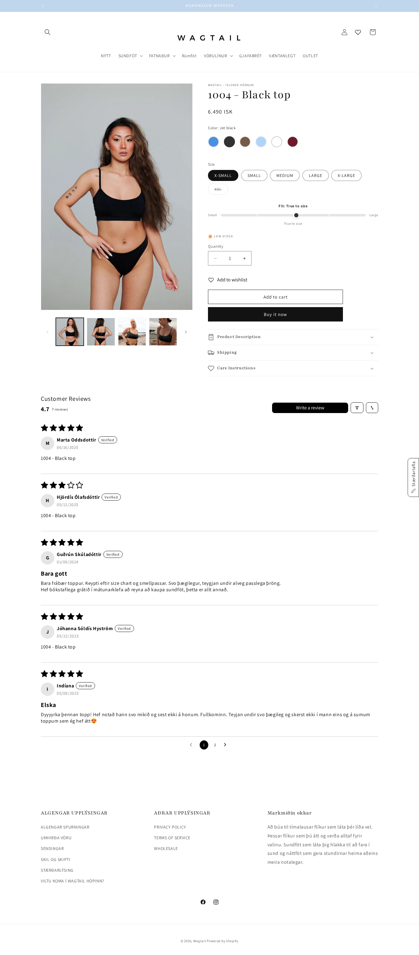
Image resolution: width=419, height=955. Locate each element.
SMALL (254, 175)
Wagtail (199, 941)
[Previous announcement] (43, 6)
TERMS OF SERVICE (172, 837)
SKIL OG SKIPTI (55, 859)
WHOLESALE (166, 848)
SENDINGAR (52, 848)
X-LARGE (346, 175)
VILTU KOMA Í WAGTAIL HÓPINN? (72, 881)
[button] (47, 32)
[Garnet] (292, 141)
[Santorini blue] (213, 141)
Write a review (310, 407)
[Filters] (357, 407)
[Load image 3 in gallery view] (132, 332)
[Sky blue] (261, 141)
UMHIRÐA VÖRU (56, 837)
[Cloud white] (276, 141)
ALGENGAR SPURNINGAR (65, 827)
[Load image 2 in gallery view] (101, 332)
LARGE (315, 175)
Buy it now (275, 314)
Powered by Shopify (222, 941)
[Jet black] (229, 141)
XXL (221, 190)
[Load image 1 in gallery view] (70, 332)
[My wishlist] (358, 32)
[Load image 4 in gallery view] (163, 332)
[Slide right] (186, 332)
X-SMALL (223, 175)
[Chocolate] (245, 141)
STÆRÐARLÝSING (57, 870)
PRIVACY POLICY (170, 827)
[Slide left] (47, 332)
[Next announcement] (376, 6)
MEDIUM (284, 175)
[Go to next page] (227, 745)
